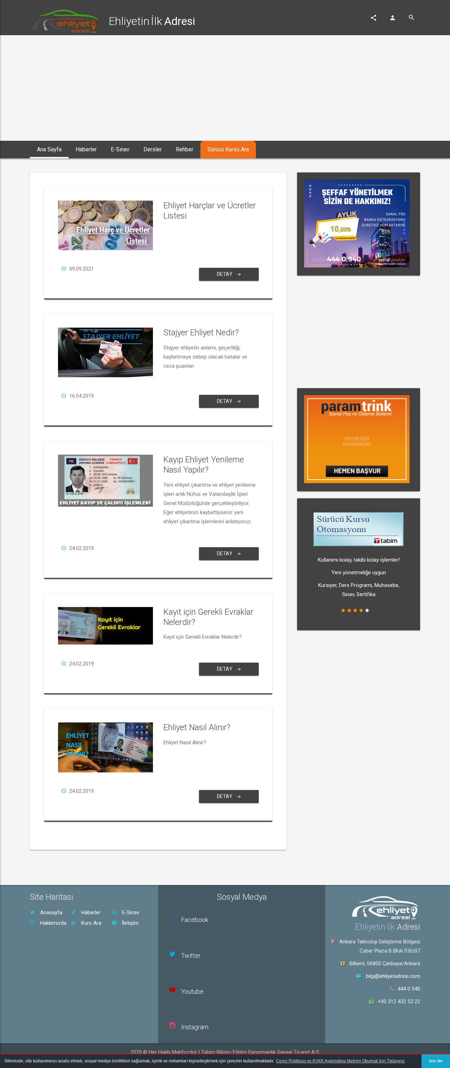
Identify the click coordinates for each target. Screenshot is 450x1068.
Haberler (90, 912)
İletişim (130, 923)
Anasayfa (50, 912)
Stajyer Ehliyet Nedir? (201, 332)
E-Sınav (130, 912)
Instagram (194, 1027)
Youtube (192, 991)
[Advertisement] (225, 88)
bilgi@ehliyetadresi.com (393, 976)
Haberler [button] (86, 149)
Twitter (191, 955)
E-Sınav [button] (120, 149)
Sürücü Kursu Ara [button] (228, 149)
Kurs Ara (90, 923)
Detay (225, 274)
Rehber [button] (184, 149)
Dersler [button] (152, 149)
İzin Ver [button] (436, 1061)
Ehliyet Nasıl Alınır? (196, 727)
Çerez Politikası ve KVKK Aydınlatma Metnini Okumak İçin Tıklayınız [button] (340, 1060)
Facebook (194, 919)
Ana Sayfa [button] (49, 149)
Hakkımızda (52, 923)
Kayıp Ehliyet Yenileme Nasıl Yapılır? (203, 465)
